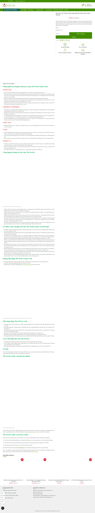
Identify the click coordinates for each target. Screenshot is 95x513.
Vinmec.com (35, 451)
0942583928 (10, 1)
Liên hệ (66, 9)
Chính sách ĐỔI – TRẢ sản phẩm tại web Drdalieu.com (44, 495)
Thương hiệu (39, 9)
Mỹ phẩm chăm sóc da (32, 431)
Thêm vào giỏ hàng (81, 33)
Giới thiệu (24, 9)
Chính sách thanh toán (37, 492)
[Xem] (60, 40)
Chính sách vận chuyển (38, 493)
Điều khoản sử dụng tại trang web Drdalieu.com (43, 490)
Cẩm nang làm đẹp (58, 9)
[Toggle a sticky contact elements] (2, 508)
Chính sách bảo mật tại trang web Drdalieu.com (42, 497)
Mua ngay (74, 37)
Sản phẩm (30, 9)
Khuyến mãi (49, 9)
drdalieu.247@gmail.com (20, 1)
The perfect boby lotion (26, 264)
